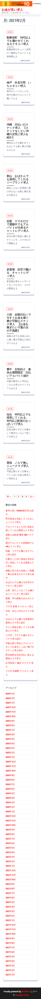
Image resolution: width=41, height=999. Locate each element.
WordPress (26, 991)
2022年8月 (10, 888)
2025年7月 (10, 729)
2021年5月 (10, 956)
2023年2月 (10, 861)
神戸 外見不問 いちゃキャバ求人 (19, 84)
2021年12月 (11, 924)
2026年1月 (10, 702)
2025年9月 (10, 720)
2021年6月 (10, 951)
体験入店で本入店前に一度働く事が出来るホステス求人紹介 (20, 574)
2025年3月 (10, 748)
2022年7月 (10, 893)
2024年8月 (10, 779)
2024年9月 (10, 775)
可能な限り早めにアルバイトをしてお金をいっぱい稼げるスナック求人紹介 (20, 647)
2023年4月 (10, 852)
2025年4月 (10, 743)
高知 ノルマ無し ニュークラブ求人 (19, 464)
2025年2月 (10, 752)
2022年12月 (11, 870)
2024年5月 (10, 793)
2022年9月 (10, 883)
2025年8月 (10, 725)
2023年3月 (10, 856)
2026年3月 (10, 693)
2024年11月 (11, 766)
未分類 (10, 32)
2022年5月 (10, 902)
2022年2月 (10, 915)
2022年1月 (10, 920)
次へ (32, 496)
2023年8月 (10, 834)
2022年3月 (10, 911)
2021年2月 (10, 970)
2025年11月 (11, 711)
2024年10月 (11, 770)
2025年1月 (10, 757)
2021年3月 (10, 965)
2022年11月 (11, 874)
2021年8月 (10, 942)
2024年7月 (10, 784)
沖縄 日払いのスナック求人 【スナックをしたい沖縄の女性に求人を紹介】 (18, 130)
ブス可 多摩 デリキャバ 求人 (19, 606)
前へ (9, 496)
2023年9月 (10, 829)
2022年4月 (10, 906)
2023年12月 (11, 815)
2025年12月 (11, 707)
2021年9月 (10, 938)
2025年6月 (10, 734)
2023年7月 (10, 838)
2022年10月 (11, 879)
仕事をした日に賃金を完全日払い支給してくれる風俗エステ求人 (20, 562)
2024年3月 (10, 802)
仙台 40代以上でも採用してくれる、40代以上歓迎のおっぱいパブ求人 (19, 419)
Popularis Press (22, 994)
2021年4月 (10, 961)
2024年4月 (10, 797)
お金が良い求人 (12, 9)
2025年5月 (10, 738)
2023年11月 (11, 820)
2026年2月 (10, 698)
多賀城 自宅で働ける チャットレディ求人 (19, 272)
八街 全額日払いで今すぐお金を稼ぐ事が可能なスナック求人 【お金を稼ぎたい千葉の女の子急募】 (19, 322)
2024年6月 (10, 788)
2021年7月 (10, 947)
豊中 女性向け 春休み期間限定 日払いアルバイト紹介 (19, 372)
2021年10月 (11, 933)
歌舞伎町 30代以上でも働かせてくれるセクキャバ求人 (19, 40)
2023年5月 (10, 847)
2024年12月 (11, 761)
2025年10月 (11, 716)
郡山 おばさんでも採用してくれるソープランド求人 (18, 179)
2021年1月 (10, 974)
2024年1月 (10, 811)
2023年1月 (10, 865)
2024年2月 (10, 806)
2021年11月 (11, 929)
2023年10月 (11, 825)
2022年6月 (10, 897)
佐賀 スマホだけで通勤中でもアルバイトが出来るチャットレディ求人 (18, 225)
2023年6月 (10, 843)
